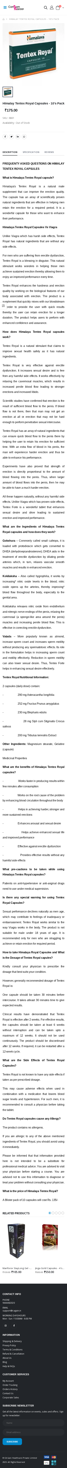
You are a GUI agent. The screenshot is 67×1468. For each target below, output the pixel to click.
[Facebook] (5, 136)
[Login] (52, 7)
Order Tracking (10, 1385)
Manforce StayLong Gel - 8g (18, 1268)
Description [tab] (10, 152)
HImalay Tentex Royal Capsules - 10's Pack (34, 19)
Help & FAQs (9, 1366)
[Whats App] (24, 136)
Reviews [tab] (49, 152)
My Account (8, 1380)
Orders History (10, 1389)
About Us (7, 1357)
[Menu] (5, 7)
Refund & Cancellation (13, 1353)
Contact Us (8, 1393)
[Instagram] (5, 1326)
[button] (46, 8)
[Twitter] (11, 136)
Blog (5, 1362)
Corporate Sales (11, 1397)
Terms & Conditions (13, 1349)
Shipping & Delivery (12, 1341)
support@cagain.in (12, 1310)
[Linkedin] (17, 136)
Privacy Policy (9, 1345)
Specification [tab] (31, 152)
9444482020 (9, 1302)
